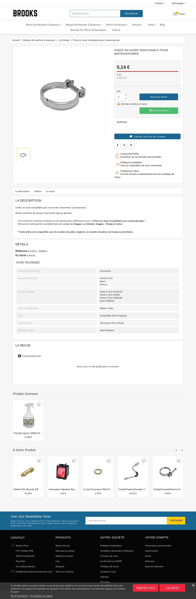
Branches (105, 582)
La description (22, 191)
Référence (21, 251)
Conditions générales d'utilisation (117, 551)
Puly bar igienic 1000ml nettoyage (31, 433)
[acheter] (25, 416)
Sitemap (104, 577)
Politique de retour (109, 566)
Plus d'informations (19, 596)
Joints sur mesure (65, 571)
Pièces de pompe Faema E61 (41, 213)
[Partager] (117, 145)
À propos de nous (109, 556)
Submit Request (159, 110)
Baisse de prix (63, 545)
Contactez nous (108, 571)
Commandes (151, 551)
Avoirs (148, 556)
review (123, 122)
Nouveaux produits (65, 551)
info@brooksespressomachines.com (34, 571)
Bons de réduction (154, 566)
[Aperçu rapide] (31, 416)
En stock (20, 255)
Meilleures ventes (64, 556)
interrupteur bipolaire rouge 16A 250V (68, 489)
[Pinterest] (131, 145)
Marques (60, 566)
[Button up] (126, 95)
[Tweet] (124, 145)
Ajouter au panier (158, 97)
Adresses (150, 561)
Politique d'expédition (111, 545)
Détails (37, 191)
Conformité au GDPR (111, 561)
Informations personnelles (158, 545)
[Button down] (126, 98)
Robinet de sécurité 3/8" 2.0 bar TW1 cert (35, 489)
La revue (50, 191)
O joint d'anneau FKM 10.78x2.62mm (103, 489)
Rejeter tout (146, 588)
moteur (67, 207)
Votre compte (157, 537)
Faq (58, 561)
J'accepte (172, 588)
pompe (82, 207)
